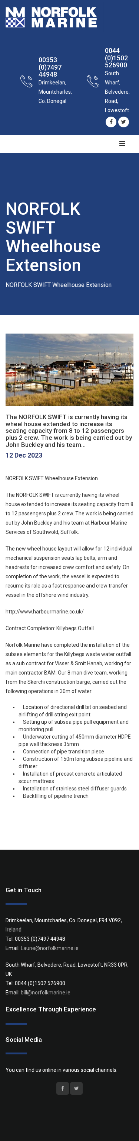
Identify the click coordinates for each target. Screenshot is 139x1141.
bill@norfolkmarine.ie (45, 993)
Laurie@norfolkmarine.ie (50, 948)
